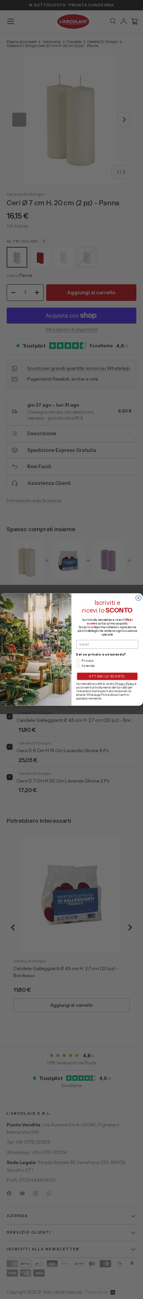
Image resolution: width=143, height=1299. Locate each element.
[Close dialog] (138, 598)
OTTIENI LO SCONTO (107, 676)
